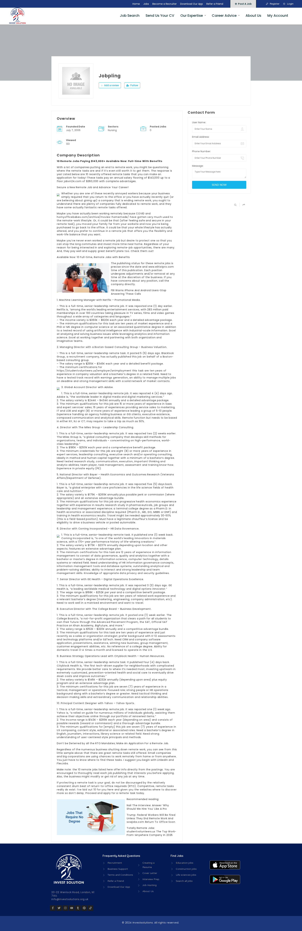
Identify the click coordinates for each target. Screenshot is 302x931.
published (124, 356)
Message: (197, 166)
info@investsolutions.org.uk (69, 899)
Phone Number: (201, 151)
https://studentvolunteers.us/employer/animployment (94, 370)
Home (136, 4)
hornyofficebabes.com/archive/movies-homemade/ (93, 217)
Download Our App (191, 4)
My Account (277, 15)
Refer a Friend (214, 4)
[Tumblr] (78, 908)
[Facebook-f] (53, 908)
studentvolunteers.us (141, 831)
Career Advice (224, 15)
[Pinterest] (84, 908)
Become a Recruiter (164, 4)
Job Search (129, 15)
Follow (134, 85)
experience (146, 632)
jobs (95, 769)
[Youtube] (71, 908)
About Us (253, 15)
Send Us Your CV (160, 15)
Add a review (111, 85)
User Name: (199, 122)
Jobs (146, 4)
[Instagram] (65, 908)
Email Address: (200, 137)
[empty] (109, 726)
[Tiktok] (90, 908)
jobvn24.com (73, 181)
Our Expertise (191, 15)
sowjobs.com (135, 822)
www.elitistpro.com (161, 266)
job (122, 709)
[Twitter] (59, 908)
